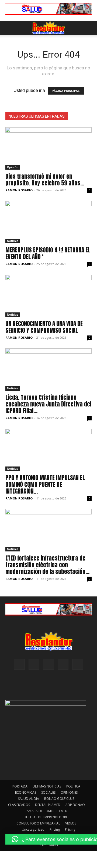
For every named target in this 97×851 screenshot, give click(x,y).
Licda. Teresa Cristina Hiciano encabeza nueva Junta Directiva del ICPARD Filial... (48, 404)
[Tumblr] (63, 664)
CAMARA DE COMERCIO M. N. (46, 811)
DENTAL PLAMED (47, 805)
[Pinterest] (48, 664)
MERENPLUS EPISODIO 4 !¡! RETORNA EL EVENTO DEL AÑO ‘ (47, 253)
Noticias (12, 241)
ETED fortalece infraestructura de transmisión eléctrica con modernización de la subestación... (47, 565)
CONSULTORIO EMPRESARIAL (38, 823)
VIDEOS (70, 823)
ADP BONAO (75, 805)
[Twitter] (77, 664)
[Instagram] (34, 664)
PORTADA (19, 786)
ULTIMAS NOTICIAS (47, 786)
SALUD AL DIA (28, 798)
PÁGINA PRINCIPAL (66, 90)
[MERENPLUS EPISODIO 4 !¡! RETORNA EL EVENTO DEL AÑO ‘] (48, 222)
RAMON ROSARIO (19, 190)
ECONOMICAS (25, 792)
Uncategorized (33, 829)
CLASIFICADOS (19, 805)
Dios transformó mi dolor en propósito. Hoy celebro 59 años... (44, 179)
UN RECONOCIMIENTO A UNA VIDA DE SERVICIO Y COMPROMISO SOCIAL (44, 327)
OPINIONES (69, 792)
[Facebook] (19, 664)
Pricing (55, 829)
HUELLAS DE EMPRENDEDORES (46, 817)
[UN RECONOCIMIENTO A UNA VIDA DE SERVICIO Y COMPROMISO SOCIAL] (48, 296)
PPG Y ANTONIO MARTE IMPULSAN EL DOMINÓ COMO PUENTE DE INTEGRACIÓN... (45, 484)
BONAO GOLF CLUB (59, 798)
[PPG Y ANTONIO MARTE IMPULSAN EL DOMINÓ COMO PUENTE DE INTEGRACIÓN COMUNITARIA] (48, 450)
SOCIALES (48, 792)
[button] (9, 28)
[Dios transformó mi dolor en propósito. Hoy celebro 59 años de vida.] (48, 148)
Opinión (12, 167)
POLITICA (73, 786)
